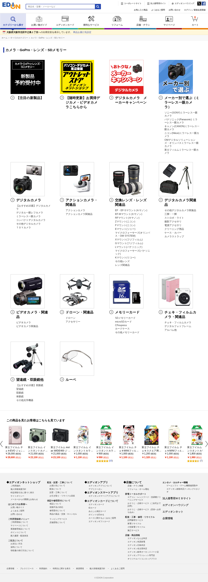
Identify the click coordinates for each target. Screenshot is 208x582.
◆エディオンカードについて (101, 501)
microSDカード (123, 321)
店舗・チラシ (143, 25)
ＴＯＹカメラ (23, 227)
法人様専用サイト (158, 3)
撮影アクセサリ (173, 221)
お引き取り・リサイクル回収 (62, 496)
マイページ (169, 25)
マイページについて (19, 525)
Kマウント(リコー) (125, 257)
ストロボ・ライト (174, 218)
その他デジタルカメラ (28, 224)
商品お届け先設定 (82, 32)
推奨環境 (80, 568)
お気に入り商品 (141, 10)
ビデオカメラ (23, 322)
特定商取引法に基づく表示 (22, 492)
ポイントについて (18, 532)
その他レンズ (122, 261)
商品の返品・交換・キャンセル (63, 514)
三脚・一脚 (170, 214)
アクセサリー (73, 321)
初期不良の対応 (56, 507)
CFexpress (121, 325)
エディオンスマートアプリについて (104, 496)
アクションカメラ (75, 210)
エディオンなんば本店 (137, 538)
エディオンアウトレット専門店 (141, 555)
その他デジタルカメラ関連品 (180, 210)
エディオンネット (172, 511)
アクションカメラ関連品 (79, 214)
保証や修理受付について (58, 500)
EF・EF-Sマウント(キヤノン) (131, 210)
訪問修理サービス (135, 520)
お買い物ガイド (39, 25)
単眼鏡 (20, 396)
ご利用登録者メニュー (18, 519)
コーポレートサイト (133, 3)
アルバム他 (170, 330)
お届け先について (57, 485)
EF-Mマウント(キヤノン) (128, 214)
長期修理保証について (20, 529)
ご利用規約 (15, 486)
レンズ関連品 (122, 265)
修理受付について (57, 510)
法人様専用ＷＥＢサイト (176, 498)
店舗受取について (57, 522)
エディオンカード (65, 25)
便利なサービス (91, 25)
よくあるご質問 (158, 10)
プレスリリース (27, 568)
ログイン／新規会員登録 (195, 10)
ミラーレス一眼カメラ (28, 216)
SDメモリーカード (125, 318)
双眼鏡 (20, 392)
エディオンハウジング (184, 3)
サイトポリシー (17, 496)
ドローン (70, 318)
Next (205, 443)
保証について (55, 504)
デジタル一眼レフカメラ (29, 212)
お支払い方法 (16, 544)
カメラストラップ (174, 236)
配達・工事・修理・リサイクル (140, 517)
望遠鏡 (20, 389)
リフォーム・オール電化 (138, 489)
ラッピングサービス (58, 519)
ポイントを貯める (96, 515)
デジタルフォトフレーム (177, 326)
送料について (16, 547)
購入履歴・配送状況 (19, 536)
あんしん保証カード (97, 511)
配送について (55, 489)
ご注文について (15, 540)
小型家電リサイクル (136, 527)
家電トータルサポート (135, 494)
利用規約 (43, 568)
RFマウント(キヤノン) (127, 218)
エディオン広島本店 (136, 545)
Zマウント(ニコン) (125, 221)
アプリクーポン (95, 489)
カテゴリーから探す (13, 25)
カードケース (122, 328)
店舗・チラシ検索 (135, 486)
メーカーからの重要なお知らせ (24, 499)
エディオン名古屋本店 (137, 548)
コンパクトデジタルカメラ (31, 220)
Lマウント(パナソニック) (128, 247)
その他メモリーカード (127, 332)
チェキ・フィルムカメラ (177, 322)
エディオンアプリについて (100, 486)
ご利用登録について (19, 522)
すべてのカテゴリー (19, 38)
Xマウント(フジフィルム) (129, 239)
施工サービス (133, 530)
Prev (2, 443)
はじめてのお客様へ (17, 504)
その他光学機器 (24, 400)
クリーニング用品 (174, 229)
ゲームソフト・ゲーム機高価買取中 (182, 485)
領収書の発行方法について (22, 550)
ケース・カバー (173, 232)
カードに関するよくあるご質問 (102, 518)
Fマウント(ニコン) (125, 225)
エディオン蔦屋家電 (136, 542)
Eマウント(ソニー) (125, 229)
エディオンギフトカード (99, 521)
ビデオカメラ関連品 (27, 326)
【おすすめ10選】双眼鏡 (29, 385)
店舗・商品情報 (132, 535)
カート (195, 21)
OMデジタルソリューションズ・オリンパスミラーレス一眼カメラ (181, 143)
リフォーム (117, 25)
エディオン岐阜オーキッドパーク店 (143, 552)
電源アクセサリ (173, 225)
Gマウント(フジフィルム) (129, 243)
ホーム (4, 38)
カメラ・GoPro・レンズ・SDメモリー (48, 38)
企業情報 (167, 518)
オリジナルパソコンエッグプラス (142, 559)
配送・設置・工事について (59, 482)
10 (111, 461)
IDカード (92, 508)
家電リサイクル (134, 523)
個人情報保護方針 (18, 489)
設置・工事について (58, 492)
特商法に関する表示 (61, 568)
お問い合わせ (174, 10)
